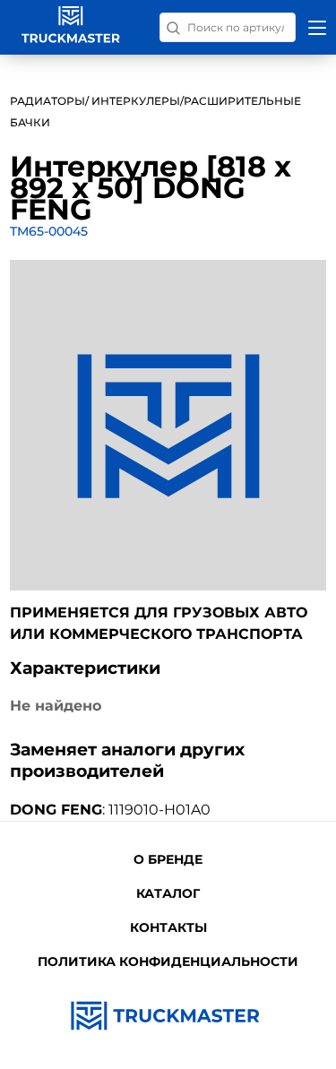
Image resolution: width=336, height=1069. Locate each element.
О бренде (168, 859)
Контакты (168, 927)
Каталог (168, 893)
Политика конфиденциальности (168, 961)
